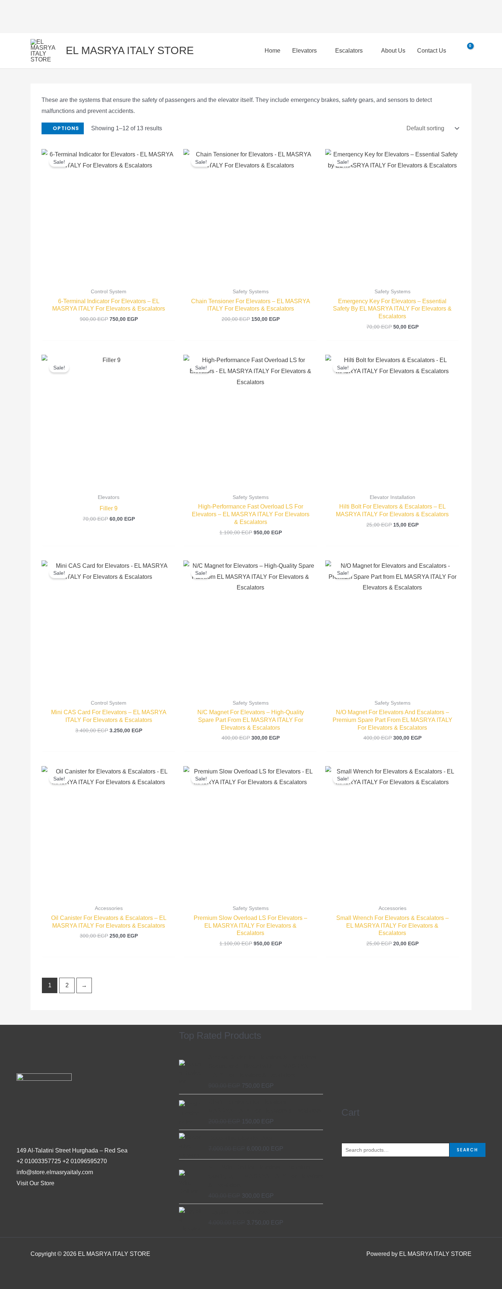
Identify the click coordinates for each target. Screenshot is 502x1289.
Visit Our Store (35, 1183)
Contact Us (431, 50)
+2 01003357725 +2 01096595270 (62, 1161)
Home (272, 50)
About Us (393, 50)
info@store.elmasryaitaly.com (55, 1172)
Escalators (349, 50)
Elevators (304, 50)
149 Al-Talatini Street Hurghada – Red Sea (72, 1150)
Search (467, 1150)
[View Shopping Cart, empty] (465, 51)
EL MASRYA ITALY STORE (130, 50)
